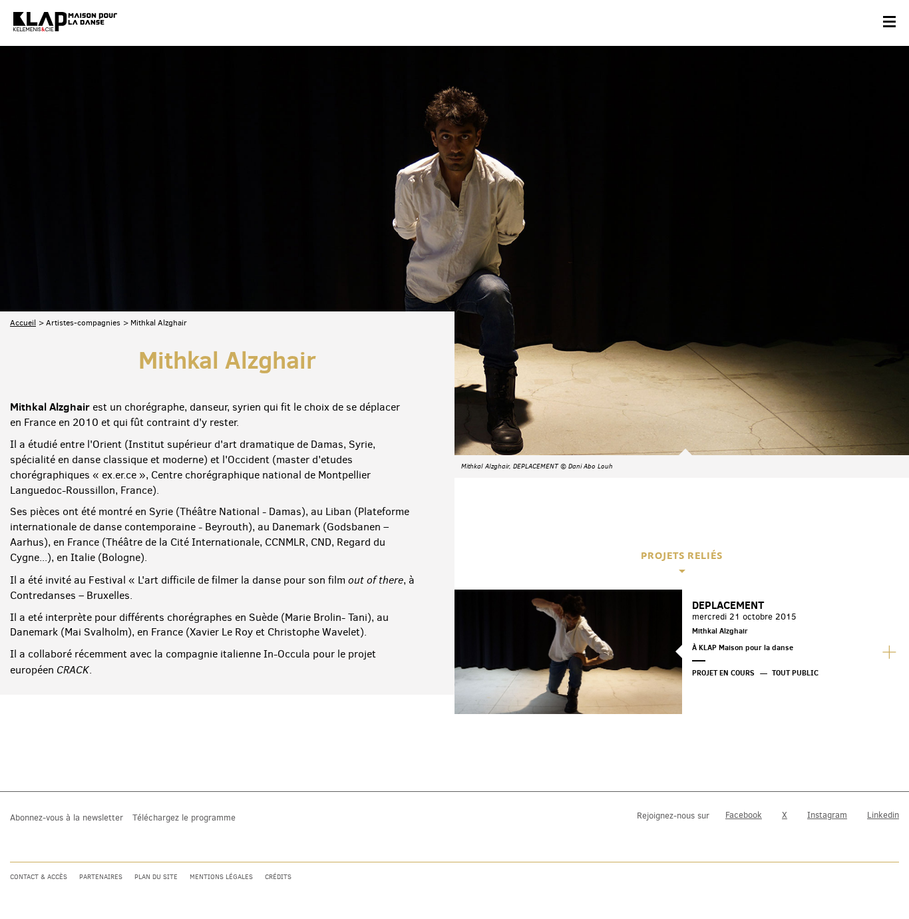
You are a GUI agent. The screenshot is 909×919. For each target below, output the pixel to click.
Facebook (743, 815)
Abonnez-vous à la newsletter (66, 817)
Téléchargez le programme (184, 817)
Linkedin (883, 815)
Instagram (827, 815)
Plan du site (156, 876)
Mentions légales (221, 876)
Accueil (23, 322)
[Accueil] (65, 22)
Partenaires (100, 876)
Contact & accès (38, 876)
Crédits (278, 876)
